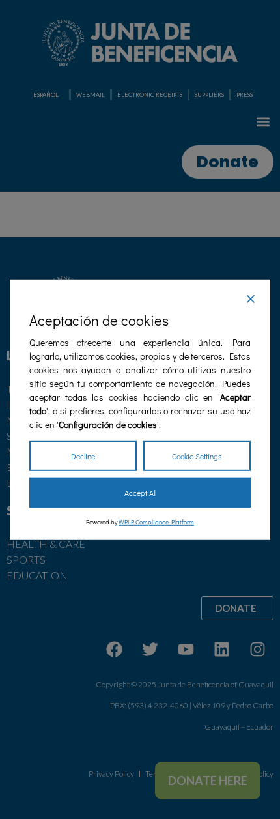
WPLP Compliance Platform (156, 522)
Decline (83, 456)
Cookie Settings (197, 456)
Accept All (140, 492)
